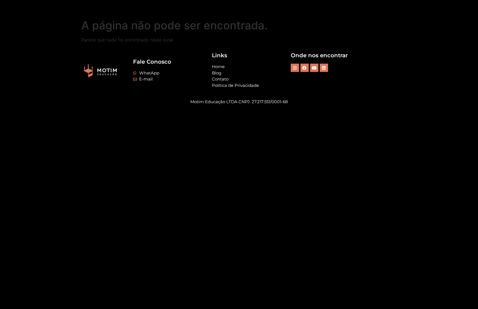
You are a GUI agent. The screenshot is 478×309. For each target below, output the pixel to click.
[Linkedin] (324, 68)
